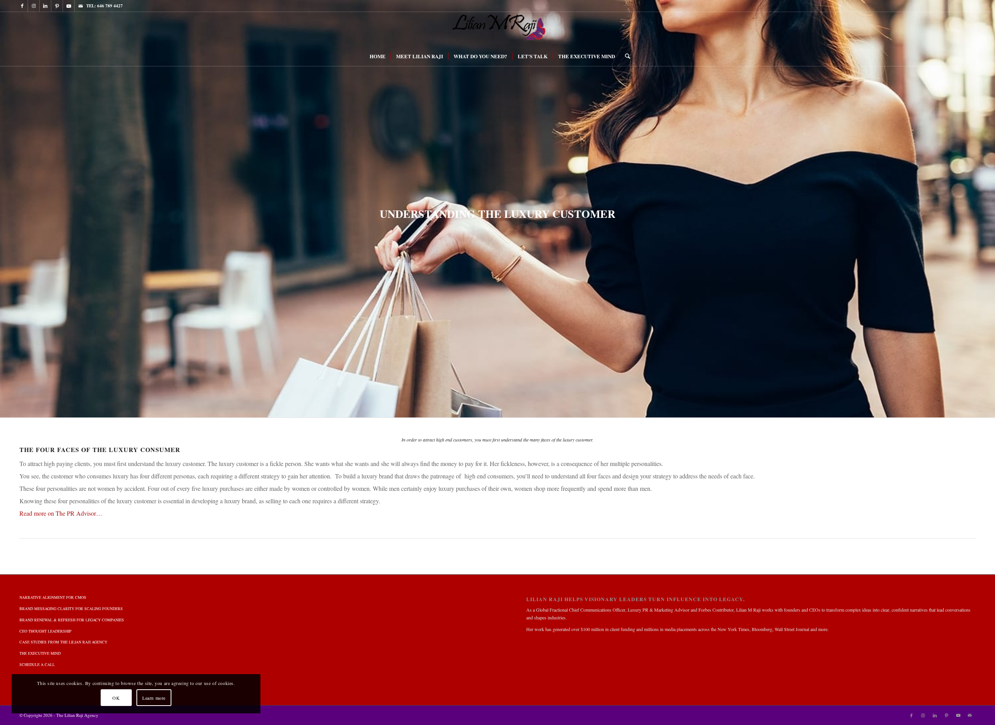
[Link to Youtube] (68, 6)
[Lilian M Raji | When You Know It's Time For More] (497, 29)
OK (116, 698)
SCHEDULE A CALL (37, 664)
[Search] (625, 56)
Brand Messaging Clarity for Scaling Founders (71, 608)
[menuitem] (378, 56)
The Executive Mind (40, 653)
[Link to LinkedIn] (45, 6)
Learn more (154, 698)
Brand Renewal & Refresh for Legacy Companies (71, 619)
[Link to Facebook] (22, 6)
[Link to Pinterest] (57, 6)
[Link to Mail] (80, 6)
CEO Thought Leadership (45, 631)
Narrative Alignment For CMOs (52, 597)
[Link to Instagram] (33, 6)
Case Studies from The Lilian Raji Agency (63, 642)
